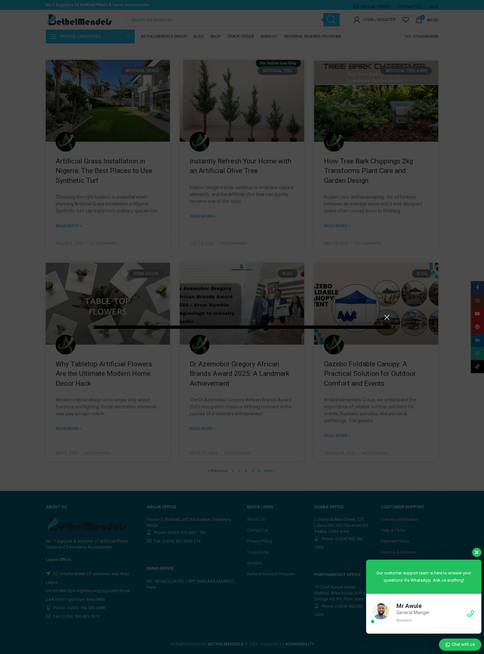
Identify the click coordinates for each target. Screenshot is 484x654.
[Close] (387, 317)
